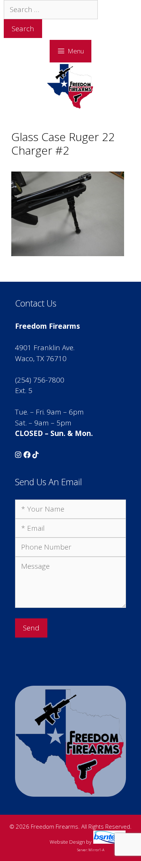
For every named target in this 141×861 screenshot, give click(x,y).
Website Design (67, 841)
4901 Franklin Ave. (44, 347)
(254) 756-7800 (39, 380)
